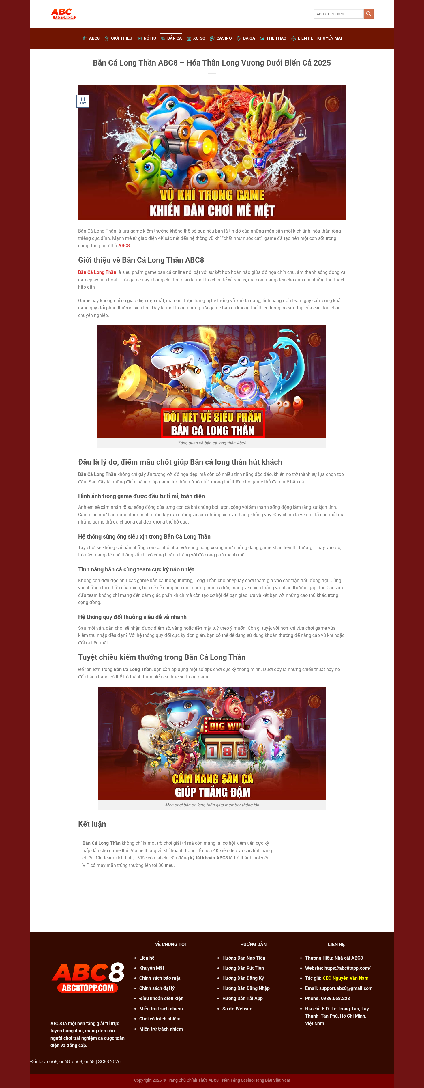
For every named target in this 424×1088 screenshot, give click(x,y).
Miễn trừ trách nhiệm (161, 1029)
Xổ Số (199, 38)
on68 (52, 1061)
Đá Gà (249, 38)
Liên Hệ (305, 38)
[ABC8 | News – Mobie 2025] (79, 14)
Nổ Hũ (150, 38)
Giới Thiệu (121, 38)
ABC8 (94, 38)
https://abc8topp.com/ (347, 968)
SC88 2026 (109, 1061)
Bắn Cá (174, 38)
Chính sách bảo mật (159, 978)
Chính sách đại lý (157, 988)
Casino (224, 38)
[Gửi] (369, 14)
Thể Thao (276, 38)
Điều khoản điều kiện (161, 998)
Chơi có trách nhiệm (160, 1019)
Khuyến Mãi (329, 38)
